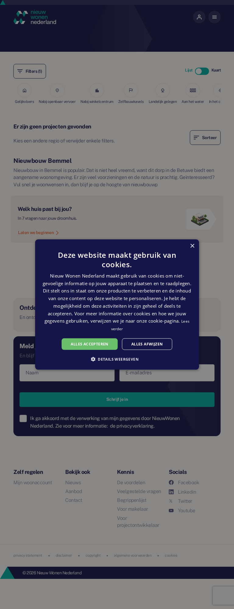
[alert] (117, 304)
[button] (117, 359)
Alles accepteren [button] (89, 343)
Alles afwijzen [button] (147, 343)
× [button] (192, 245)
